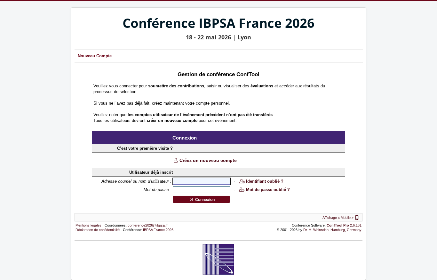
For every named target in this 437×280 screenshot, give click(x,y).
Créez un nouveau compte (208, 160)
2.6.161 (344, 225)
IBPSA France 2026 (158, 230)
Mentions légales (88, 225)
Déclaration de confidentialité (97, 230)
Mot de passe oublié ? (268, 189)
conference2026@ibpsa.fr (148, 225)
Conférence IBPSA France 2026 (218, 23)
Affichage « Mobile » (341, 218)
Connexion (204, 199)
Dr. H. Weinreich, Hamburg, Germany (332, 230)
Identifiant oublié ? (264, 181)
